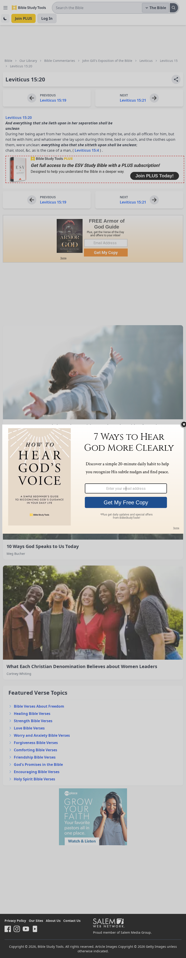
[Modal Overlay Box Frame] (93, 479)
